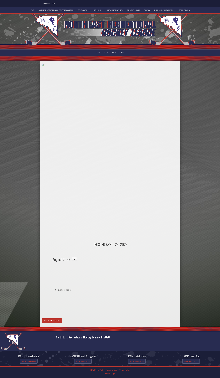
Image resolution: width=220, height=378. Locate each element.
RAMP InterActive (97, 370)
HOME (32, 10)
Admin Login (110, 373)
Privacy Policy (124, 370)
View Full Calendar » (52, 320)
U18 (121, 52)
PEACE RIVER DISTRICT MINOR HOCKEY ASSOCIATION (55, 10)
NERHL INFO (97, 10)
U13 (105, 52)
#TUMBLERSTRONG (133, 10)
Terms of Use (111, 370)
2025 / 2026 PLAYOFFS (114, 10)
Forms (146, 10)
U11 (98, 52)
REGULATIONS (184, 10)
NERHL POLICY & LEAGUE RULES (164, 10)
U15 (113, 52)
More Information (29, 361)
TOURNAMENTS (83, 10)
